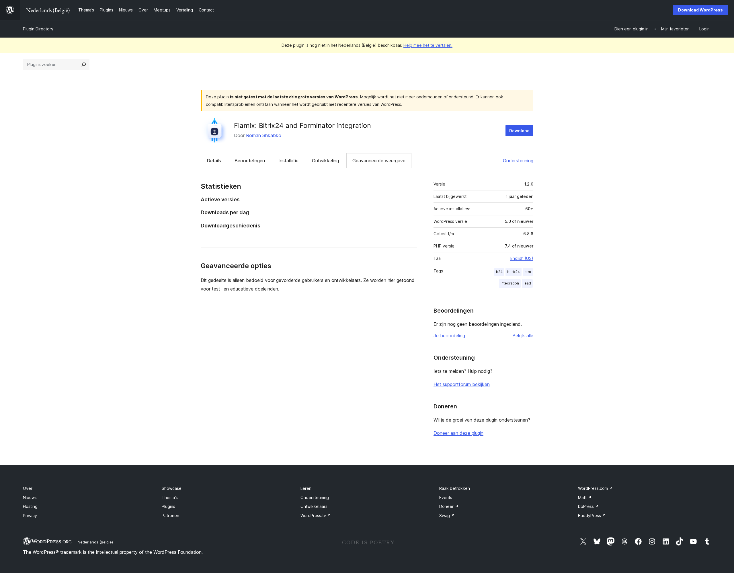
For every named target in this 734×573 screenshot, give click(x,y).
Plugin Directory (38, 28)
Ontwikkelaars (313, 506)
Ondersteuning (518, 160)
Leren (305, 488)
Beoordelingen (250, 160)
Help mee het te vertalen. (427, 45)
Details (214, 160)
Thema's (170, 497)
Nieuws (30, 497)
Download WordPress (700, 9)
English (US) (521, 258)
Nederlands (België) (95, 542)
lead (527, 283)
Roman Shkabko (263, 135)
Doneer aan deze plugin (458, 433)
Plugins (168, 506)
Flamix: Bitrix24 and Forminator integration (302, 125)
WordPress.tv (315, 515)
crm (527, 272)
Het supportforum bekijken (462, 384)
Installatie (288, 160)
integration (510, 283)
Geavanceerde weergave (378, 160)
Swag (447, 515)
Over (27, 488)
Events (445, 497)
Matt (585, 497)
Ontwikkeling (325, 160)
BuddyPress (592, 515)
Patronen (170, 515)
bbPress (588, 506)
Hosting (30, 506)
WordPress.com (595, 488)
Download (519, 130)
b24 (499, 272)
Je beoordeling (449, 335)
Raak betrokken (454, 488)
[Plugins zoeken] (83, 64)
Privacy (30, 515)
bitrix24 (513, 272)
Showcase (171, 488)
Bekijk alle (522, 335)
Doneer (448, 506)
